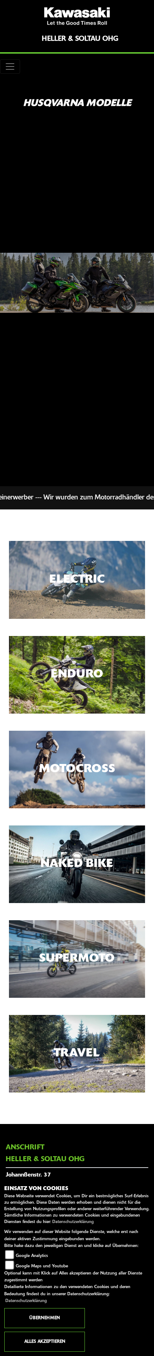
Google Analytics (32, 1256)
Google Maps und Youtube (42, 1266)
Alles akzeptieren (44, 1342)
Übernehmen (44, 1318)
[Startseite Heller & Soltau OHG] (77, 16)
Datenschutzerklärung (73, 1222)
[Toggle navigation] (10, 66)
